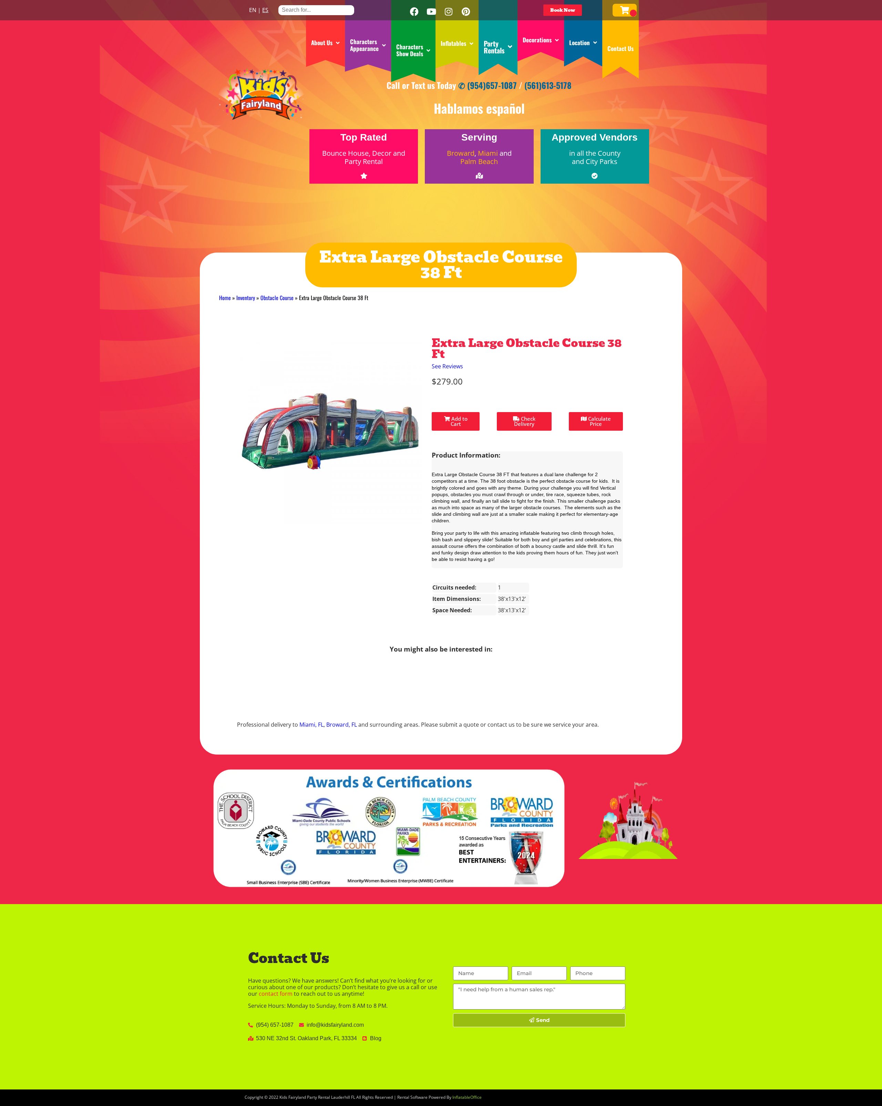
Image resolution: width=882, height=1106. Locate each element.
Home (225, 298)
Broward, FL (341, 731)
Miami (488, 153)
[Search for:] (316, 10)
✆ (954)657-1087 (487, 85)
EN (252, 10)
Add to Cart (459, 428)
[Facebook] (414, 11)
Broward (460, 153)
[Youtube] (431, 11)
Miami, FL (311, 731)
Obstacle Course (277, 298)
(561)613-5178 (548, 85)
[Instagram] (448, 11)
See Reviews (447, 373)
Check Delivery (524, 428)
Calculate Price (599, 428)
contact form (276, 1000)
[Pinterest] (465, 11)
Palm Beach (479, 161)
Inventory (245, 298)
